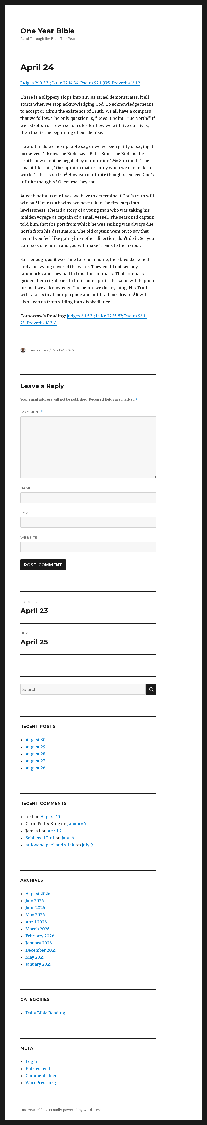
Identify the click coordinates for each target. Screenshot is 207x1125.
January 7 (76, 823)
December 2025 (40, 950)
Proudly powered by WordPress (75, 1110)
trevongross (38, 350)
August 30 (35, 739)
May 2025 (34, 957)
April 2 (55, 830)
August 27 (35, 760)
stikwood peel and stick (49, 844)
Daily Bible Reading (45, 1012)
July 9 (87, 844)
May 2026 (35, 914)
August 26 (35, 768)
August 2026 (37, 893)
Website (28, 537)
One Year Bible (47, 30)
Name (25, 488)
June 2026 (35, 907)
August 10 (50, 816)
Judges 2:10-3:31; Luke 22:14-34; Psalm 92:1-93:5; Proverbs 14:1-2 (80, 82)
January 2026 (38, 942)
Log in (31, 1061)
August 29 (35, 746)
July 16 (68, 837)
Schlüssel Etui (39, 837)
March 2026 (37, 928)
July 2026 (34, 900)
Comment (31, 412)
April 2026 (36, 921)
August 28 (35, 753)
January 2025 (38, 964)
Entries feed (37, 1068)
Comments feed (41, 1075)
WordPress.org (40, 1082)
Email (26, 513)
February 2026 (39, 935)
